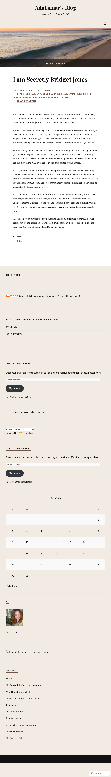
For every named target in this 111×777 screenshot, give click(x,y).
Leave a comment (26, 101)
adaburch (57, 94)
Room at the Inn (14, 718)
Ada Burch (25, 94)
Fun (35, 97)
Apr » (14, 586)
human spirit (53, 97)
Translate (28, 432)
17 (27, 553)
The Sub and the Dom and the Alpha (23, 685)
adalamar (44, 91)
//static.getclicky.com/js (29, 296)
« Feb (8, 586)
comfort (27, 97)
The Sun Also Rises (15, 731)
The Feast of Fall (14, 738)
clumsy (17, 97)
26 (55, 564)
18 (41, 553)
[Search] (102, 24)
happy (41, 97)
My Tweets (38, 412)
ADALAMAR (70, 94)
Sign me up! (14, 388)
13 (69, 542)
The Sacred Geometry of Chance (22, 698)
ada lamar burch (41, 94)
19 (55, 553)
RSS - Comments (14, 333)
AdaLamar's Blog (55, 7)
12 (55, 542)
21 (84, 553)
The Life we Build (14, 711)
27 (69, 564)
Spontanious (12, 705)
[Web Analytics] (11, 296)
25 (41, 564)
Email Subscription (18, 363)
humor (65, 97)
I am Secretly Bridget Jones (50, 79)
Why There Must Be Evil (18, 691)
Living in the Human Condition (21, 724)
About (9, 678)
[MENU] (8, 24)
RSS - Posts (11, 327)
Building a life (84, 94)
